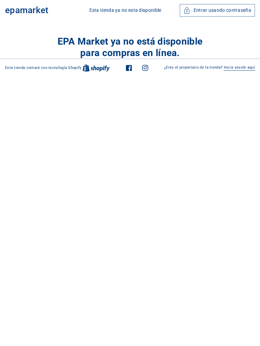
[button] (217, 10)
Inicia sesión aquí (239, 67)
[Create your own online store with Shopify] (96, 68)
